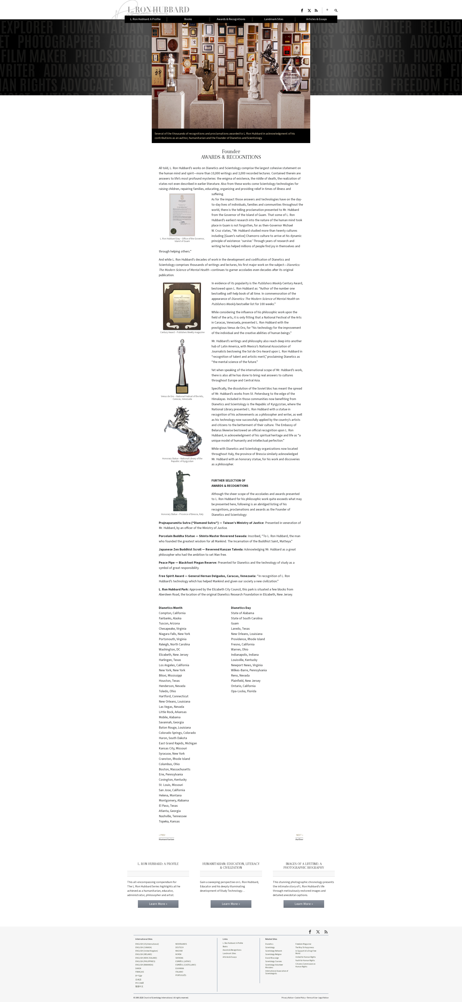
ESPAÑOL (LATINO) (183, 961)
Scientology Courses (273, 961)
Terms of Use (312, 997)
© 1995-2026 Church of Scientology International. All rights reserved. (161, 997)
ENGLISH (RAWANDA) (144, 965)
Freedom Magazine (303, 944)
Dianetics (269, 944)
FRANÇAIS (139, 972)
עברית (138, 976)
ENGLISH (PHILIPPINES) (145, 961)
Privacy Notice (287, 997)
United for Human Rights (305, 957)
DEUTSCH (179, 947)
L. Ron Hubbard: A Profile (233, 943)
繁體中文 (139, 986)
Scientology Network (273, 951)
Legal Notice (323, 997)
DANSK (138, 968)
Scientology (270, 947)
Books (225, 946)
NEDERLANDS (181, 944)
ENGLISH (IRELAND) (143, 954)
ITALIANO (179, 972)
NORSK (178, 954)
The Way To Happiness (304, 947)
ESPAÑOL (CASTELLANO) (185, 965)
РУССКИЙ (139, 983)
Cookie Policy (300, 997)
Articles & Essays (230, 957)
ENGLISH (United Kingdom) (146, 951)
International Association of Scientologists (276, 972)
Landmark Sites (229, 953)
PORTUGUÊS (180, 975)
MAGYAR (178, 951)
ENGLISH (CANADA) (143, 947)
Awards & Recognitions (232, 950)
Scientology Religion (273, 954)
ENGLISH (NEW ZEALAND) (146, 958)
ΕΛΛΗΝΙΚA (179, 968)
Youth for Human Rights (305, 960)
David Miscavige (272, 958)
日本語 (138, 979)
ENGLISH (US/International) (147, 944)
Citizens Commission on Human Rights (305, 965)
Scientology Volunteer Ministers (274, 966)
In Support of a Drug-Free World (305, 952)
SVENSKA (179, 958)
